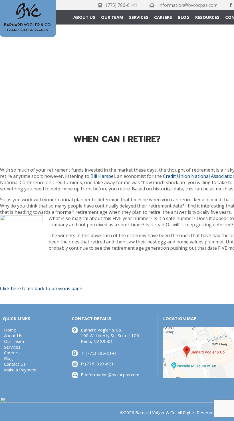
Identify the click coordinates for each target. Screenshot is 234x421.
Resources (207, 17)
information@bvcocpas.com (187, 5)
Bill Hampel (102, 176)
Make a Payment (20, 370)
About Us (84, 17)
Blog (183, 17)
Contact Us (15, 364)
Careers (163, 17)
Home (10, 330)
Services (138, 17)
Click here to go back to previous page (41, 288)
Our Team (112, 17)
